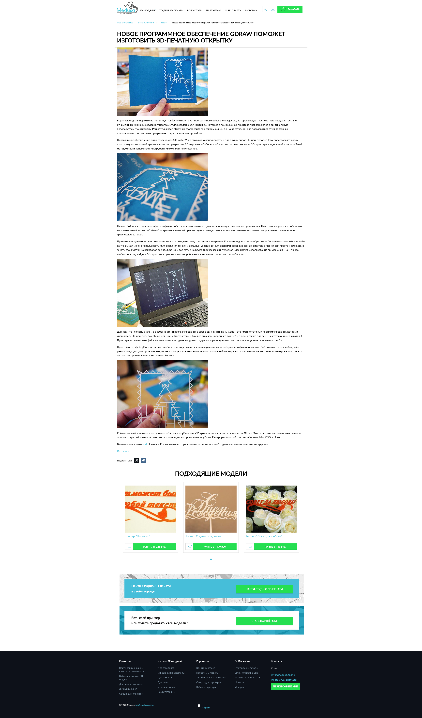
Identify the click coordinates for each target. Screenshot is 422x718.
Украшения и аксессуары (171, 672)
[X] (136, 460)
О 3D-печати (242, 661)
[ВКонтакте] (143, 460)
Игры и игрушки (166, 687)
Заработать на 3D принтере (211, 677)
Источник (123, 451)
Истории (239, 687)
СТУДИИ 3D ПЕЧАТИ (171, 10)
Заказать (294, 9)
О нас (274, 668)
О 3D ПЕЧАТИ (233, 10)
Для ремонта (165, 677)
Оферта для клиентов (131, 693)
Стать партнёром (264, 620)
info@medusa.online (283, 674)
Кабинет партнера (206, 687)
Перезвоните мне (285, 686)
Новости (239, 682)
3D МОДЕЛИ (147, 10)
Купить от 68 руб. (275, 546)
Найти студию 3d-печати (264, 588)
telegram (206, 707)
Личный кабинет (128, 688)
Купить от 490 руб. (215, 546)
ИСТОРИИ (251, 10)
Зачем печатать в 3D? (246, 672)
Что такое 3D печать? (246, 668)
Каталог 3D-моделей (170, 661)
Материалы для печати (247, 677)
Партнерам (202, 661)
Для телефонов (166, 668)
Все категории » (166, 691)
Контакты (277, 661)
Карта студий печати (284, 679)
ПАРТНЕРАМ (213, 10)
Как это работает (205, 668)
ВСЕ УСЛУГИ (194, 10)
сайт (146, 444)
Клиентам (125, 661)
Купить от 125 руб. (154, 546)
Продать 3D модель (207, 672)
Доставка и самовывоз (131, 684)
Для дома (163, 682)
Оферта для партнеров (208, 682)
